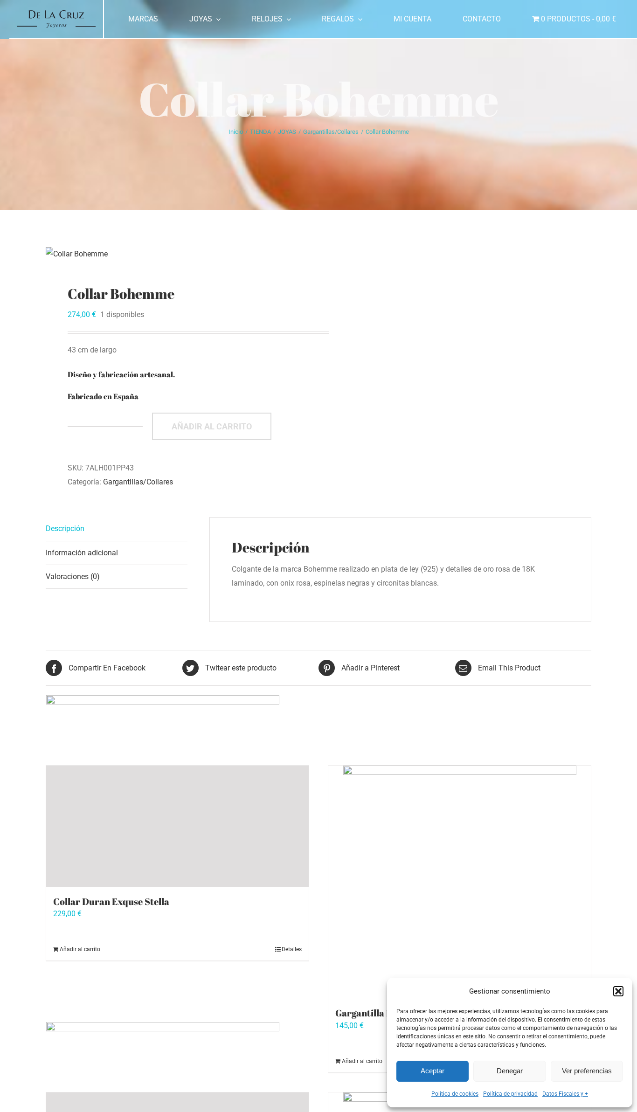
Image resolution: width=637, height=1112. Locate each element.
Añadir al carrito (212, 426)
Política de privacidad (510, 1094)
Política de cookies (454, 1094)
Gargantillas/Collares (138, 481)
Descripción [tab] (65, 528)
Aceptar (432, 1071)
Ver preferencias (587, 1071)
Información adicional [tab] (82, 552)
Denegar (510, 1071)
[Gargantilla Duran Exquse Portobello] (459, 882)
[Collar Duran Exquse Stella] (177, 826)
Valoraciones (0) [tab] (73, 576)
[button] (618, 991)
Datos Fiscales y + (565, 1094)
